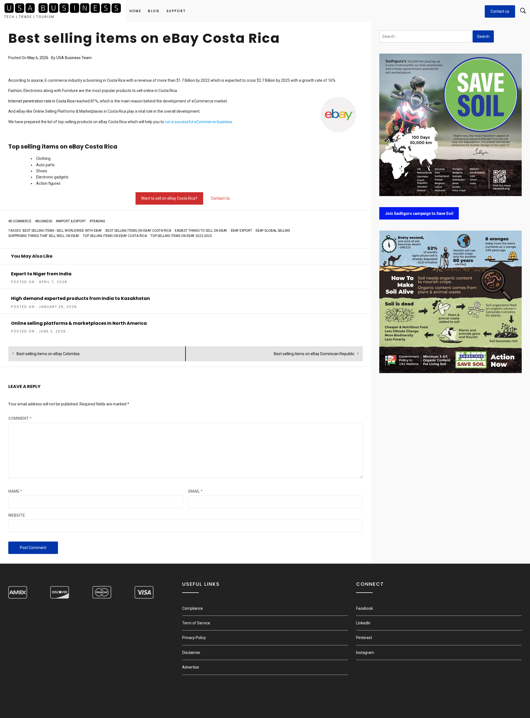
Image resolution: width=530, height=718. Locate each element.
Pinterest (364, 637)
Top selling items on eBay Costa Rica (115, 236)
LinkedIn (363, 623)
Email (195, 491)
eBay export (241, 231)
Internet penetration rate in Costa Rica (41, 101)
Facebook (364, 608)
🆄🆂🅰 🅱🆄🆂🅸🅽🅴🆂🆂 (63, 8)
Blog (154, 11)
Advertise (190, 667)
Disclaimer (191, 652)
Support (176, 11)
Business (44, 221)
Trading (98, 221)
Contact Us (220, 198)
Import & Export (72, 221)
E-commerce (20, 221)
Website (16, 515)
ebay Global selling (273, 231)
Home (135, 11)
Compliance (192, 608)
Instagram (365, 652)
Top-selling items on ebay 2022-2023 (181, 236)
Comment (19, 418)
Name (15, 491)
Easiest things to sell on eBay (201, 231)
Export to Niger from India (41, 274)
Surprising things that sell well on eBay (43, 236)
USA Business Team (74, 58)
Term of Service (196, 623)
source (37, 80)
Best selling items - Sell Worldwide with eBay (62, 231)
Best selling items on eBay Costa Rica (138, 231)
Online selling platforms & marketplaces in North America (79, 323)
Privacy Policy (194, 637)
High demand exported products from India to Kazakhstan (80, 298)
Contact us (500, 11)
